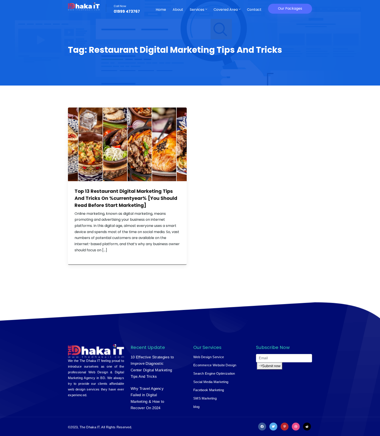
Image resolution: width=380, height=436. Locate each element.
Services (197, 9)
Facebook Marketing (208, 390)
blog (196, 407)
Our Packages (290, 8)
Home (161, 9)
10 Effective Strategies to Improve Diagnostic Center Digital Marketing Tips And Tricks (152, 367)
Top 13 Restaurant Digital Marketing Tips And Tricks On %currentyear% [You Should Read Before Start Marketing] (126, 198)
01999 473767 (127, 11)
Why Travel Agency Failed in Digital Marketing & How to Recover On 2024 (147, 398)
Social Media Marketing (210, 382)
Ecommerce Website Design (214, 365)
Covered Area (226, 9)
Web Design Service (208, 357)
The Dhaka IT (90, 427)
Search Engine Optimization (214, 373)
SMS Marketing (205, 398)
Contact (254, 9)
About (178, 9)
